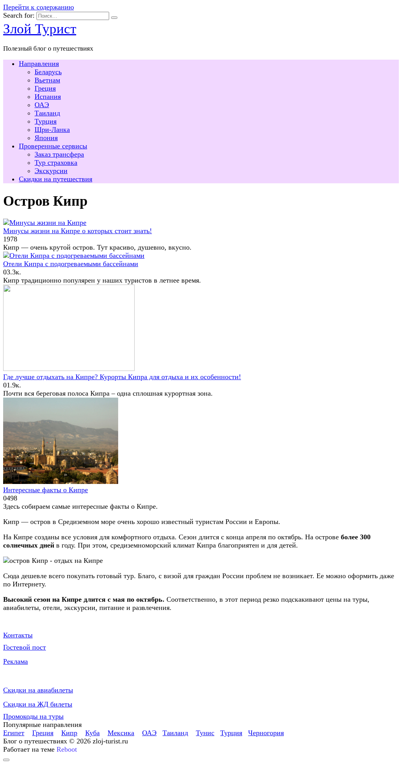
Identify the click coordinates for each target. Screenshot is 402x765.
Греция (45, 88)
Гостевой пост (24, 647)
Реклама (15, 661)
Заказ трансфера (59, 154)
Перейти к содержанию (38, 7)
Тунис (205, 733)
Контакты (18, 635)
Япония (46, 138)
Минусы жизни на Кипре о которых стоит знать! (77, 231)
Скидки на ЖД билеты (37, 704)
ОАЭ (42, 105)
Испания (48, 96)
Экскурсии (51, 171)
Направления (39, 64)
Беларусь (48, 72)
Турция (46, 121)
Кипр (69, 733)
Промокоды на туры (33, 716)
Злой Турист (39, 29)
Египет (13, 733)
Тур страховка (56, 162)
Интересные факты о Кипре (45, 490)
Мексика (121, 733)
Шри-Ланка (52, 129)
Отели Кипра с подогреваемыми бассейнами (70, 264)
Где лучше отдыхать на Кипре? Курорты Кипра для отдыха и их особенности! (122, 377)
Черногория (266, 733)
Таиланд (47, 113)
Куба (92, 733)
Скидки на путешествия (55, 179)
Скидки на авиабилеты (38, 690)
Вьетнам (47, 80)
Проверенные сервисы (53, 146)
